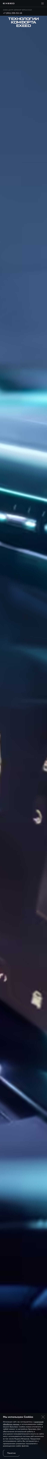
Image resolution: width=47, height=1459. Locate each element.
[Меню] (42, 3)
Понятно (11, 1453)
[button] (43, 1417)
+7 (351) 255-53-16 (12, 13)
